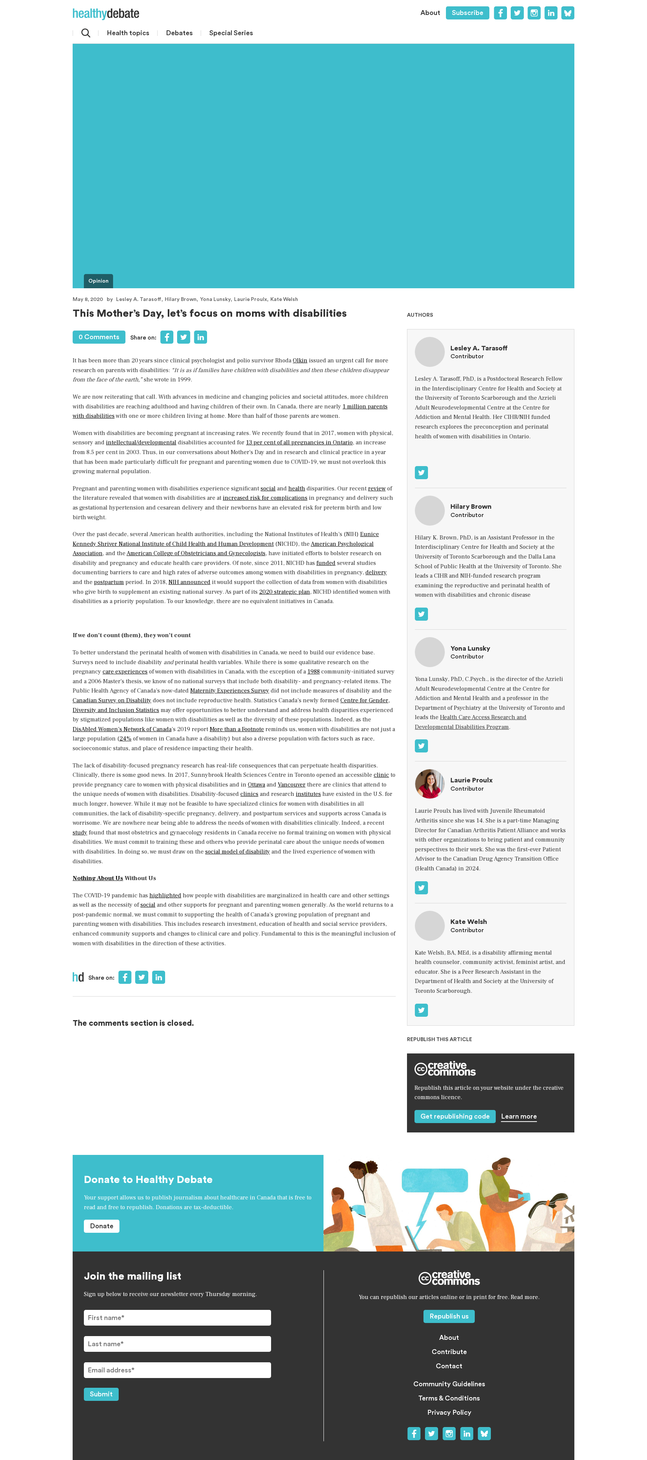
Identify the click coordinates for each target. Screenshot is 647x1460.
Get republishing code (455, 1116)
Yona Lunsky (215, 299)
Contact (449, 1366)
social (268, 488)
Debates (179, 33)
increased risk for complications (265, 498)
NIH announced (189, 582)
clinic (381, 775)
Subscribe (467, 12)
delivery (376, 572)
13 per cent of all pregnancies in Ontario (299, 442)
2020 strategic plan (284, 592)
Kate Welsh (284, 299)
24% (125, 738)
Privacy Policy (449, 1412)
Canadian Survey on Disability (112, 700)
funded (325, 563)
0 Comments (99, 337)
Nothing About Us (98, 878)
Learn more (519, 1116)
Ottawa (256, 784)
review (377, 488)
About (430, 12)
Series (231, 33)
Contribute (449, 1351)
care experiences (125, 671)
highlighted (165, 895)
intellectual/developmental (141, 442)
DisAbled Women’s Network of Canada (122, 729)
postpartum (109, 582)
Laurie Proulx (250, 299)
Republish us (449, 1316)
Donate (101, 1226)
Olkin (300, 360)
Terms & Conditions (449, 1398)
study (80, 832)
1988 (313, 671)
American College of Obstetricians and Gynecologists (196, 553)
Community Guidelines (449, 1384)
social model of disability (237, 851)
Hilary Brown (181, 299)
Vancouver (292, 784)
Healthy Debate (106, 14)
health (296, 488)
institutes (308, 794)
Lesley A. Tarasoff (138, 299)
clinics (249, 794)
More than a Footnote (237, 729)
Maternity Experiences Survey (229, 690)
